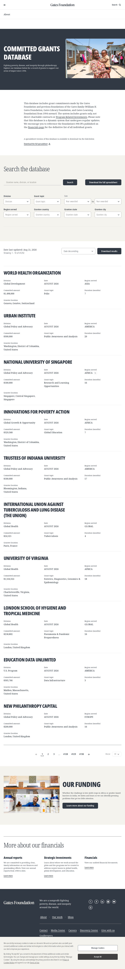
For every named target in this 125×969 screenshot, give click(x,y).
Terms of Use (34, 962)
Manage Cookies (97, 948)
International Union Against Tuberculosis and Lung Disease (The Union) (34, 509)
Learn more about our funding (80, 805)
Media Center (58, 930)
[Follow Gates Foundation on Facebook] (96, 901)
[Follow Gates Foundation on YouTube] (114, 901)
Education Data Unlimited (30, 659)
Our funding (81, 784)
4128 (65, 754)
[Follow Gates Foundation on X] (90, 901)
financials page (36, 127)
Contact (44, 930)
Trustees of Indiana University (34, 458)
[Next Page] (88, 754)
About (7, 14)
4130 (81, 754)
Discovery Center (89, 930)
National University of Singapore (38, 362)
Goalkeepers (46, 935)
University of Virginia (26, 558)
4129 (73, 754)
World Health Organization (32, 273)
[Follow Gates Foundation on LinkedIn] (102, 901)
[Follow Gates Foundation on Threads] (90, 907)
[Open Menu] (4, 5)
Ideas (71, 917)
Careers (72, 930)
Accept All (98, 956)
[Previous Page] (36, 754)
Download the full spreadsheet (103, 182)
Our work (57, 917)
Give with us (108, 930)
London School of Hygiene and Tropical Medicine (35, 611)
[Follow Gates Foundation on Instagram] (108, 901)
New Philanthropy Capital (30, 706)
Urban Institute (20, 315)
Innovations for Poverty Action (36, 411)
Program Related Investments (71, 116)
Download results (107, 252)
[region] (62, 953)
